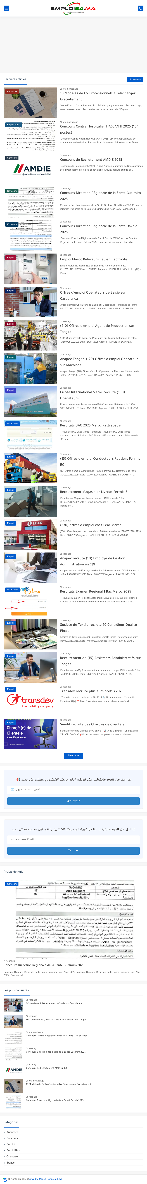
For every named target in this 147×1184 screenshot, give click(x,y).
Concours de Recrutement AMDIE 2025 (91, 160)
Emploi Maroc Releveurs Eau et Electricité (93, 260)
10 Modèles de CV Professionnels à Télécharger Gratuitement (58, 1084)
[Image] (13, 1005)
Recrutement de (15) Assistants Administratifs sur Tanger (56, 1020)
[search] (140, 8)
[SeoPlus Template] (5, 1179)
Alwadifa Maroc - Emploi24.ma (45, 1179)
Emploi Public (14, 1150)
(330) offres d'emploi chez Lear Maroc (90, 525)
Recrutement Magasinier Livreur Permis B (93, 492)
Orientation (12, 1156)
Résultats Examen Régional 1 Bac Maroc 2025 (95, 592)
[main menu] (6, 8)
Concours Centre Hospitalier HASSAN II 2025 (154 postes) (56, 1036)
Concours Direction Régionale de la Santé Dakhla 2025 (55, 1100)
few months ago (70, 89)
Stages (10, 1162)
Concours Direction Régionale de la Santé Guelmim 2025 (44, 965)
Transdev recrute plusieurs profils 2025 (92, 691)
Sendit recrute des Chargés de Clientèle (92, 725)
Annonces (12, 1132)
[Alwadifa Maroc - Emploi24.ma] (73, 8)
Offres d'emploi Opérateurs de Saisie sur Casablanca (54, 1003)
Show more (135, 79)
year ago (67, 155)
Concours (12, 1138)
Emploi (10, 1144)
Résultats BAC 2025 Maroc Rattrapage (90, 426)
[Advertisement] (73, 45)
